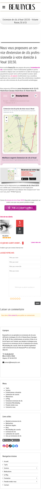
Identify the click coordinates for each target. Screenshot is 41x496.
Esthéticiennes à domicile (13, 392)
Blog (7, 427)
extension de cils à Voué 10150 (15, 200)
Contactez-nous (10, 407)
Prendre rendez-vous (12, 405)
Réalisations (9, 396)
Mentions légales (11, 425)
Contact (6, 485)
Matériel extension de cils (13, 421)
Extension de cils (11, 432)
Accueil (6, 461)
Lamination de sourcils (12, 394)
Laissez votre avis (35, 242)
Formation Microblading (13, 403)
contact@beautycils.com (12, 362)
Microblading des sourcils (13, 429)
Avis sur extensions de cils (13, 436)
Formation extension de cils (14, 401)
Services (8, 390)
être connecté (12, 315)
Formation (7, 478)
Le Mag (8, 399)
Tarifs (7, 388)
